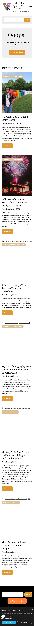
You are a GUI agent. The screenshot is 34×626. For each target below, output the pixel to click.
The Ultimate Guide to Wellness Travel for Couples (14, 545)
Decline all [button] (24, 622)
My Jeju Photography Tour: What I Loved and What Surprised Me (17, 369)
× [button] (32, 609)
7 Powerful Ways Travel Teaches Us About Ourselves (15, 288)
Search (4, 591)
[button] (17, 619)
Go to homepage (17, 52)
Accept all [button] (9, 622)
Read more (7, 145)
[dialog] (17, 616)
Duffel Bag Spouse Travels (21, 4)
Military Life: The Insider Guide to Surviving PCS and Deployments (16, 455)
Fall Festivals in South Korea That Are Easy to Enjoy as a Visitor (14, 202)
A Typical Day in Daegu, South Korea (15, 118)
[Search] (27, 20)
